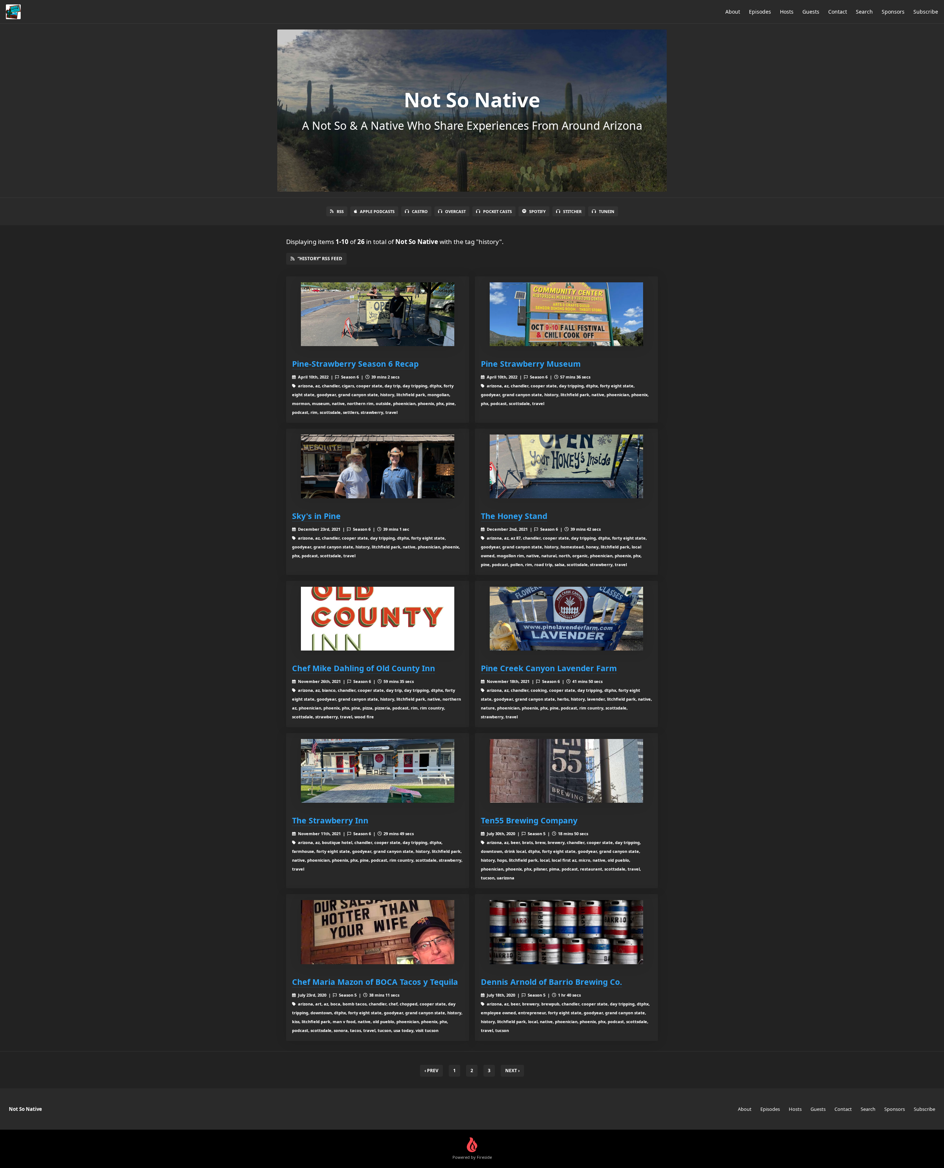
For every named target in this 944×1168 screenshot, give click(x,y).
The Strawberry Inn (330, 820)
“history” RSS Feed (320, 258)
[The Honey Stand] (566, 466)
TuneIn (606, 211)
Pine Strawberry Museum (531, 363)
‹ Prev (431, 1070)
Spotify (537, 211)
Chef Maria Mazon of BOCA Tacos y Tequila (375, 981)
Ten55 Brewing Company (529, 820)
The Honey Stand (514, 515)
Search (864, 11)
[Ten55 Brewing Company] (566, 771)
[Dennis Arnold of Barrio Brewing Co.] (566, 932)
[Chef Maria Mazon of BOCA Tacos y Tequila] (377, 932)
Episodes (760, 11)
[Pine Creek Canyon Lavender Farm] (566, 619)
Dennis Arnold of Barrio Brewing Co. (551, 981)
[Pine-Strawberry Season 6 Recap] (377, 314)
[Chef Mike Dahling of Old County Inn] (377, 619)
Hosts (787, 11)
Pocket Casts (497, 211)
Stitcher (572, 211)
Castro (420, 211)
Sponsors (893, 11)
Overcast (455, 211)
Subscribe (925, 11)
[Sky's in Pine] (377, 466)
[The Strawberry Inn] (377, 771)
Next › (512, 1070)
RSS (340, 211)
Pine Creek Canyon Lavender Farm (549, 668)
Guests (810, 11)
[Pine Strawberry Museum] (566, 314)
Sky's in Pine (316, 515)
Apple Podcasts (377, 211)
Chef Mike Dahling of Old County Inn (363, 668)
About (732, 11)
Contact (837, 11)
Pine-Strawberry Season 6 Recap (355, 363)
